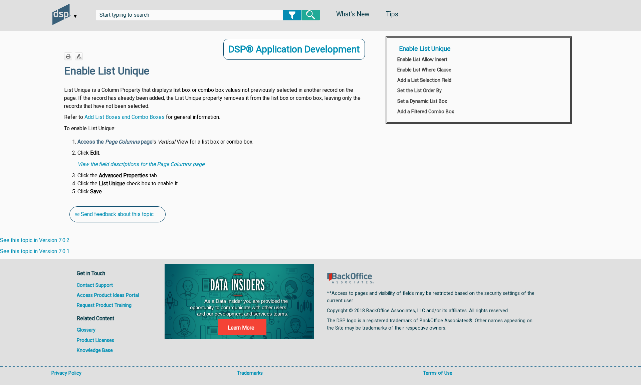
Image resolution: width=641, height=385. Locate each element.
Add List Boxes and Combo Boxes (124, 117)
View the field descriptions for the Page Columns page (140, 164)
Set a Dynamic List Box (422, 101)
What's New (353, 14)
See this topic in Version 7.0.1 (34, 251)
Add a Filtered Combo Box (425, 112)
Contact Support (95, 285)
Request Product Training (104, 305)
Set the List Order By (419, 90)
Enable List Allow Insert (422, 59)
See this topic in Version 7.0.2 (34, 240)
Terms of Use (437, 373)
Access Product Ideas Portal (108, 295)
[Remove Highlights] (79, 56)
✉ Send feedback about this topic (114, 214)
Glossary (86, 330)
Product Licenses (95, 340)
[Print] (68, 56)
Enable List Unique (424, 48)
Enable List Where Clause (424, 70)
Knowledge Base (95, 350)
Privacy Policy (66, 373)
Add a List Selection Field (424, 80)
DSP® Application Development (294, 49)
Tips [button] (392, 14)
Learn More (241, 328)
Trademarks (250, 373)
